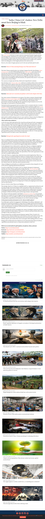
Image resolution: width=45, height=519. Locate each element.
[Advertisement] (22, 252)
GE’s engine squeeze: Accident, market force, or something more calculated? (21, 481)
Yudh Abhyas (28, 72)
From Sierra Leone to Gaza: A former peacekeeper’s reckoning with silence (21, 436)
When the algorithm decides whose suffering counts (15, 503)
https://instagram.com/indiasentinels (16, 232)
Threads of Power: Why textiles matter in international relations (18, 414)
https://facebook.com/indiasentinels (15, 230)
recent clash (6, 55)
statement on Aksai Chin (29, 194)
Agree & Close (22, 517)
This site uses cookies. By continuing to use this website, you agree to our (16, 515)
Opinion (6, 18)
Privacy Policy (39, 515)
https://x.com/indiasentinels (12, 228)
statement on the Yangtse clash (12, 99)
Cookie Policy (32, 515)
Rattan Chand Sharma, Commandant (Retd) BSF (11, 25)
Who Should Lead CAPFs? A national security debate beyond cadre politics (21, 347)
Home (3, 18)
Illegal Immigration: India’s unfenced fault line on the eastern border (19, 392)
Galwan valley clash (16, 83)
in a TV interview (34, 169)
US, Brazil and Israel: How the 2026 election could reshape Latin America (20, 301)
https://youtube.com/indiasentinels (14, 234)
